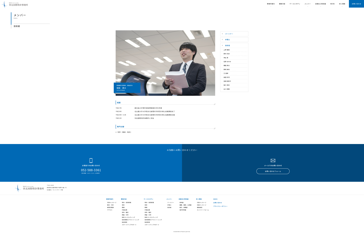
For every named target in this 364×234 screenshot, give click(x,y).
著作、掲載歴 (183, 207)
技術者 (169, 207)
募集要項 (199, 207)
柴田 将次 (227, 77)
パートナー (170, 202)
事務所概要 (110, 207)
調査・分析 (125, 215)
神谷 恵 (226, 58)
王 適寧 (226, 73)
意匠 (123, 205)
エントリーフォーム (203, 210)
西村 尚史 (227, 54)
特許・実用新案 (126, 202)
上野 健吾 (227, 50)
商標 (123, 207)
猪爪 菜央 (227, 85)
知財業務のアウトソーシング (130, 220)
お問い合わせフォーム (273, 171)
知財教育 (124, 222)
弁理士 (169, 205)
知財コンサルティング (128, 217)
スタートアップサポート (129, 225)
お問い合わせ (356, 4)
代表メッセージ (111, 202)
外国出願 (124, 210)
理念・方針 (110, 205)
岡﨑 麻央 (227, 69)
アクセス (109, 210)
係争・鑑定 (125, 212)
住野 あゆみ (227, 61)
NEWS (332, 4)
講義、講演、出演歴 (185, 205)
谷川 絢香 (227, 89)
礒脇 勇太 (227, 65)
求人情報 (342, 4)
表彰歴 (182, 202)
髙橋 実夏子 (227, 81)
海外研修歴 (183, 210)
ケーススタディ (295, 4)
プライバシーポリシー (220, 206)
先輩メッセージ (201, 205)
